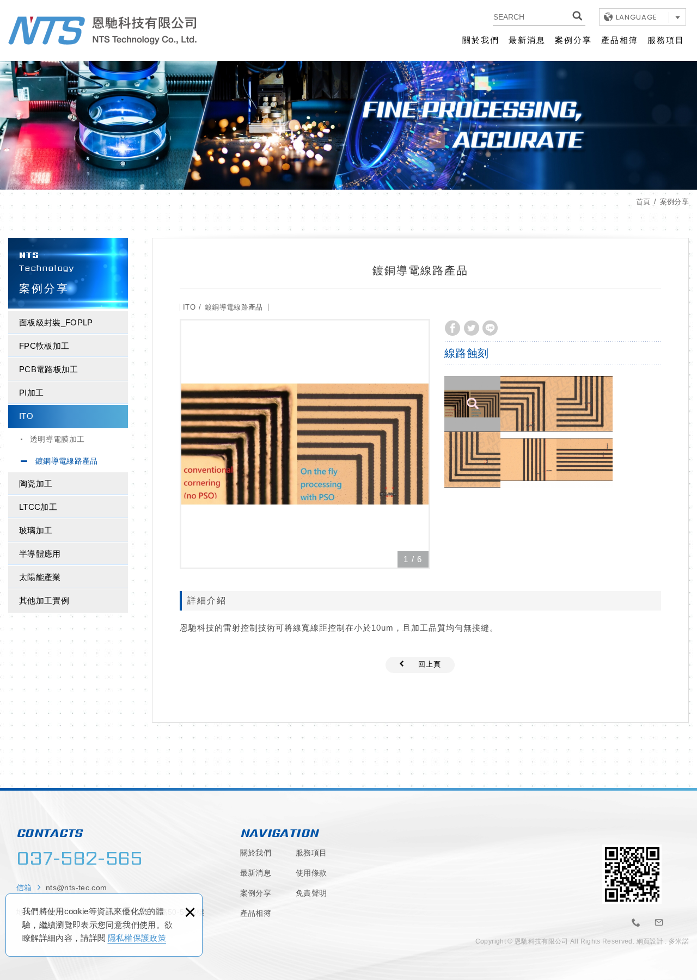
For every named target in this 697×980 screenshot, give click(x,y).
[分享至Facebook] (452, 328)
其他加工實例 (44, 600)
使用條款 (311, 872)
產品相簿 (619, 40)
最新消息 (527, 40)
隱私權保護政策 (137, 937)
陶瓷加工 (35, 483)
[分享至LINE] (490, 328)
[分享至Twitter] (471, 328)
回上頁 (429, 664)
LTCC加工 (38, 506)
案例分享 (573, 40)
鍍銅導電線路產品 (66, 461)
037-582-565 (79, 858)
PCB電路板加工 (48, 369)
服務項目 (665, 40)
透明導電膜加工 (57, 439)
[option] (305, 444)
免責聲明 (311, 893)
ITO (26, 416)
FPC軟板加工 (44, 345)
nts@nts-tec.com (76, 887)
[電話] (636, 923)
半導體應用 (40, 553)
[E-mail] (659, 923)
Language (636, 17)
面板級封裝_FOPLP (56, 322)
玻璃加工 (35, 530)
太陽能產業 (40, 577)
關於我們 (480, 40)
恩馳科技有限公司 (102, 30)
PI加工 (31, 392)
